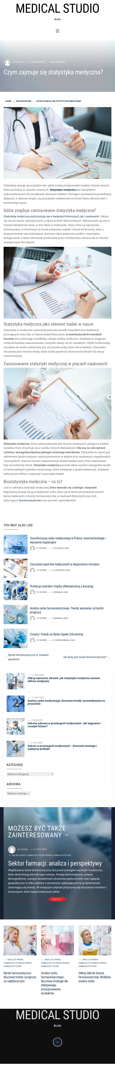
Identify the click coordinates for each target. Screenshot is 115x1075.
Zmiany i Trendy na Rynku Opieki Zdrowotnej (56, 634)
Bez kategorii (58, 62)
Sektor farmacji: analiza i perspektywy (55, 863)
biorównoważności (30, 500)
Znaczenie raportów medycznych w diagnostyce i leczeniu (64, 564)
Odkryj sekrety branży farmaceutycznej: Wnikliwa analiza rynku (94, 977)
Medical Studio (57, 8)
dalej (57, 899)
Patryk (20, 62)
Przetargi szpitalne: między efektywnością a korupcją (61, 586)
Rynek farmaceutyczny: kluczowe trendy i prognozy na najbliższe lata (20, 977)
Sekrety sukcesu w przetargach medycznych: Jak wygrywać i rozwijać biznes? (64, 725)
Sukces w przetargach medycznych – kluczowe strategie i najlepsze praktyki (62, 747)
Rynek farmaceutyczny (58, 855)
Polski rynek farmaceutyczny (28, 855)
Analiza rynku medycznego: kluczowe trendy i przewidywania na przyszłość (66, 702)
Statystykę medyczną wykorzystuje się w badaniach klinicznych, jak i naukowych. (52, 216)
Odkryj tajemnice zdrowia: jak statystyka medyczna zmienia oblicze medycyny (64, 680)
